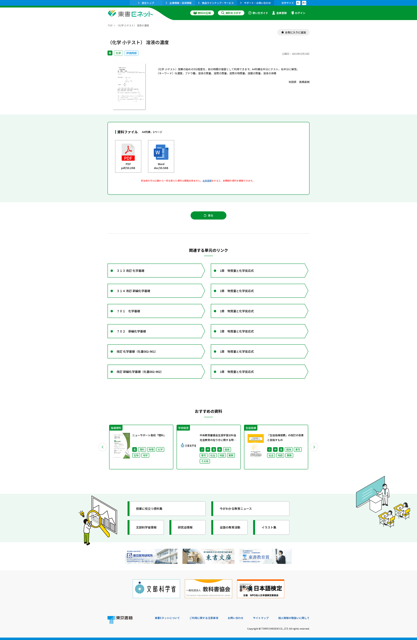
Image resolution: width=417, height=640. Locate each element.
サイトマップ (261, 618)
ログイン (300, 13)
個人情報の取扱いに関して (293, 618)
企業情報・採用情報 (181, 3)
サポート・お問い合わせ (257, 3)
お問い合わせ (235, 618)
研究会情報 (185, 527)
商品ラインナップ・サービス (218, 3)
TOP (110, 25)
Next (314, 447)
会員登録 (281, 13)
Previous (103, 447)
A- (298, 2)
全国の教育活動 (230, 527)
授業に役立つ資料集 (149, 508)
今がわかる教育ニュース (236, 508)
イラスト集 (269, 527)
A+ (304, 2)
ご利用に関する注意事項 (203, 618)
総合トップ (148, 3)
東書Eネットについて (167, 618)
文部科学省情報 (146, 527)
